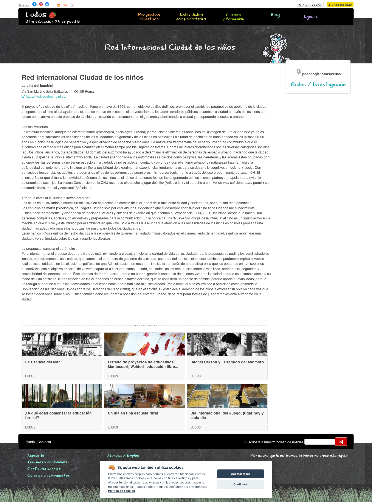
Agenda (310, 17)
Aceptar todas (240, 473)
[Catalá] (65, 5)
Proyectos (149, 17)
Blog (275, 15)
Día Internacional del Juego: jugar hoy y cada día (227, 415)
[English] (72, 5)
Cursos (233, 17)
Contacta (44, 441)
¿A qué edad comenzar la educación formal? (58, 415)
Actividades (191, 17)
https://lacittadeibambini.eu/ (45, 96)
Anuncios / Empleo (123, 455)
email (310, 442)
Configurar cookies (43, 468)
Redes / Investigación (318, 84)
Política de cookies (121, 491)
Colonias (48, 475)
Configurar (240, 484)
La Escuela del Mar (42, 361)
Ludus (35, 14)
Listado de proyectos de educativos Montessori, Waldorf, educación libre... (143, 364)
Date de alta (341, 4)
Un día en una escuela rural (133, 413)
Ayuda (30, 441)
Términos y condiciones (47, 462)
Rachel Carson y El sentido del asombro (227, 361)
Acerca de (35, 455)
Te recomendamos (144, 325)
